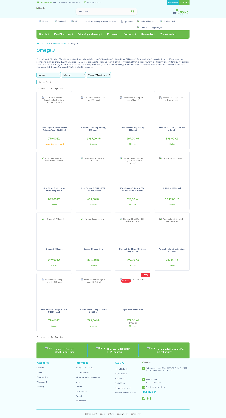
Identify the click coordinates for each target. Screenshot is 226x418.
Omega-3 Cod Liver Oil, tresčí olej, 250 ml (132, 250)
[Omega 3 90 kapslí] (54, 230)
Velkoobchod (41, 382)
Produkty (46, 43)
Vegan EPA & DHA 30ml (132, 309)
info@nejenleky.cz (94, 2)
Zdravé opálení (42, 377)
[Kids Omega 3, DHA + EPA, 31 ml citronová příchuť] (132, 169)
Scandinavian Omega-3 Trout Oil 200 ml (93, 310)
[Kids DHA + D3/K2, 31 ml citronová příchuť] (54, 169)
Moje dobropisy (121, 374)
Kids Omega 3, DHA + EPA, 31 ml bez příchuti (93, 189)
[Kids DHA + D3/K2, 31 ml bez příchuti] (171, 108)
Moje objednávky (121, 369)
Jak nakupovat (81, 391)
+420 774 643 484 (60, 2)
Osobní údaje (120, 383)
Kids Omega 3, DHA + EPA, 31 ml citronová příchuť (132, 189)
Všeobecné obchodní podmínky (88, 377)
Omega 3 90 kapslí (54, 249)
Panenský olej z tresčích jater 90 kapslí (172, 250)
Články (144, 27)
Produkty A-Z (169, 21)
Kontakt (79, 387)
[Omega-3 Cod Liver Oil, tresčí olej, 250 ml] (132, 230)
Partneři (79, 396)
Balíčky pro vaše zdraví (104, 21)
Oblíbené (62, 21)
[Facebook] (144, 397)
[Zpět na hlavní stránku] (38, 43)
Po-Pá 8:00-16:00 (76, 2)
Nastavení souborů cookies (125, 393)
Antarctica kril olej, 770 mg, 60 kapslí (132, 129)
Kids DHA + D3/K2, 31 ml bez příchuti (172, 129)
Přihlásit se (174, 2)
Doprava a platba (82, 372)
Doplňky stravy (59, 43)
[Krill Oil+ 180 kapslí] (171, 169)
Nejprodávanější (148, 21)
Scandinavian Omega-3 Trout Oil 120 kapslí (54, 310)
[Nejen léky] (49, 11)
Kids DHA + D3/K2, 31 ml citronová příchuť (54, 189)
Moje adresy (120, 378)
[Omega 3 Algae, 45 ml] (93, 230)
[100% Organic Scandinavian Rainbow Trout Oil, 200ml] (54, 108)
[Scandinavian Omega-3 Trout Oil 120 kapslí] (54, 290)
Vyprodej (156, 27)
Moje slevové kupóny (123, 388)
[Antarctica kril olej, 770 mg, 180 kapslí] (93, 108)
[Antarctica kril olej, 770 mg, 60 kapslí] (132, 108)
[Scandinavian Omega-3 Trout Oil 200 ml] (93, 290)
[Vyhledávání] (132, 11)
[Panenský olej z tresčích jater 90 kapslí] (171, 230)
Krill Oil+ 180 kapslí (172, 188)
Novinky (46, 21)
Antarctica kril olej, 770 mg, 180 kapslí (93, 129)
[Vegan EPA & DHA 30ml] (132, 290)
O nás (78, 382)
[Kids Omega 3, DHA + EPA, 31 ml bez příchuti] (93, 169)
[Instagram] (150, 397)
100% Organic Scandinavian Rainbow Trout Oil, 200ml (54, 129)
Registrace (184, 2)
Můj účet (120, 363)
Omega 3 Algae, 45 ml (93, 249)
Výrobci (127, 21)
